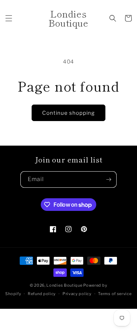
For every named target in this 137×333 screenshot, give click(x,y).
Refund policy (42, 293)
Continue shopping (68, 113)
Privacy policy (77, 293)
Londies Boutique (64, 285)
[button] (9, 18)
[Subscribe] (108, 179)
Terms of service (114, 293)
